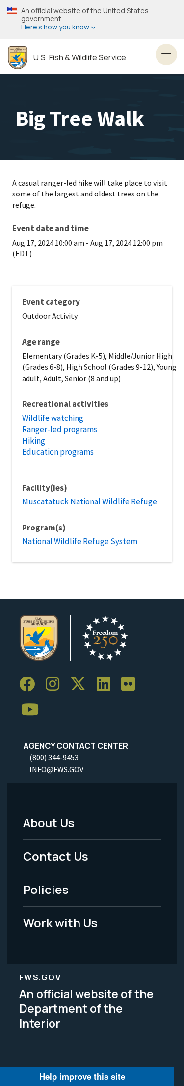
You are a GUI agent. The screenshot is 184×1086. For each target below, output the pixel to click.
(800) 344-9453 (54, 757)
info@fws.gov (56, 769)
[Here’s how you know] (92, 19)
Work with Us (60, 923)
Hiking (33, 440)
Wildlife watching (52, 418)
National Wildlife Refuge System (79, 541)
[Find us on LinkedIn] (107, 684)
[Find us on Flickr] (131, 684)
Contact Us (55, 856)
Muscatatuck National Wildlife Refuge (89, 501)
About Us (49, 822)
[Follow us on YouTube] (33, 710)
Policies (46, 889)
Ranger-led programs (59, 429)
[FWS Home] (17, 57)
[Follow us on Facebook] (30, 684)
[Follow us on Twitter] (81, 684)
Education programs (58, 451)
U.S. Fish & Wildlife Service (79, 58)
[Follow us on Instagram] (56, 684)
